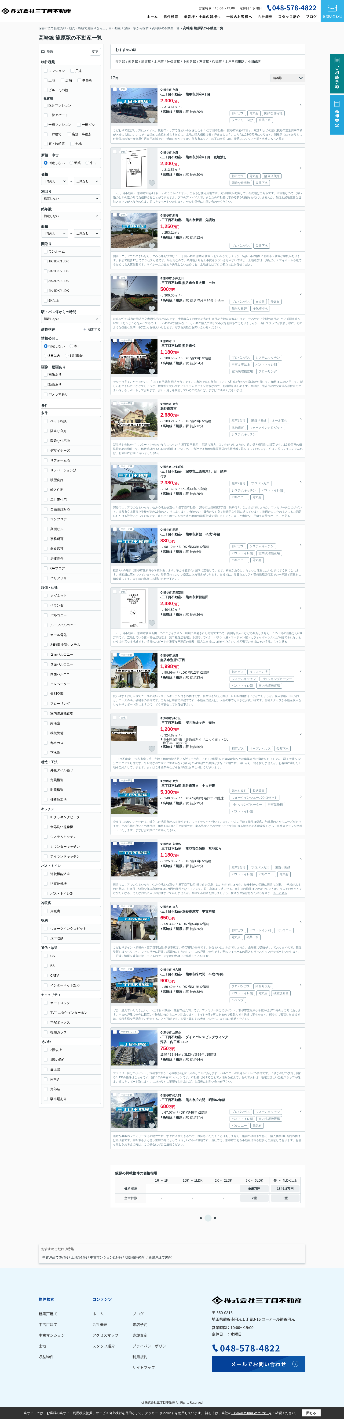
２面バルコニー (61, 654)
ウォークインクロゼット (68, 928)
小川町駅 (254, 62)
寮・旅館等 (56, 144)
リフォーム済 (60, 460)
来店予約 (139, 1324)
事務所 (87, 80)
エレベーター (60, 684)
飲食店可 (56, 548)
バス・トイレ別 (61, 893)
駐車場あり (58, 1099)
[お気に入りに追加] (152, 120)
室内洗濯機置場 (61, 713)
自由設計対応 (60, 509)
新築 (77, 163)
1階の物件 (57, 1060)
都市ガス (56, 743)
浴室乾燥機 (58, 884)
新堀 (175, 215)
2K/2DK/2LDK (58, 271)
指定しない (56, 163)
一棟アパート (58, 115)
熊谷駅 (133, 62)
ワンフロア (58, 519)
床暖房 (55, 911)
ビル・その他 (58, 90)
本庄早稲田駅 (235, 62)
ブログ (311, 16)
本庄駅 (159, 62)
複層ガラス (58, 1032)
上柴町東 (178, 466)
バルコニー (58, 615)
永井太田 (178, 278)
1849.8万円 (285, 1188)
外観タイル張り (61, 770)
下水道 (55, 752)
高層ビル (56, 529)
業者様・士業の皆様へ (202, 16)
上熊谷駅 (189, 62)
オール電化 (58, 635)
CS (52, 956)
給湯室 (55, 723)
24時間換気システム (65, 645)
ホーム (152, 16)
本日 (77, 346)
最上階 (55, 1069)
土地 (51, 80)
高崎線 (167, 112)
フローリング (60, 703)
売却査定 (139, 1335)
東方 (175, 404)
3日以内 (54, 355)
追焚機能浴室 (60, 874)
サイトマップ (143, 1367)
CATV (54, 975)
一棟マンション (59, 124)
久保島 (176, 844)
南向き (55, 1079)
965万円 (254, 1188)
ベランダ (56, 605)
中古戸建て (48, 1324)
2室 (254, 1198)
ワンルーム (56, 251)
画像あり (55, 374)
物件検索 (171, 16)
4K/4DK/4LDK (58, 291)
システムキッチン (63, 837)
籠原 (179, 112)
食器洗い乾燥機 (61, 827)
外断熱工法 (58, 799)
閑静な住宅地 (60, 441)
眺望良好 (56, 480)
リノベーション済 (63, 470)
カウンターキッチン (65, 846)
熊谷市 (167, 89)
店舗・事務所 (81, 134)
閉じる (311, 1413)
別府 (175, 89)
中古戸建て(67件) (55, 1257)
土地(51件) (79, 1257)
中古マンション (52, 1335)
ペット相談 (58, 421)
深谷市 (167, 404)
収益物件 (46, 1356)
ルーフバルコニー (63, 625)
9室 (285, 1198)
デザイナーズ (60, 450)
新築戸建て (48, 1313)
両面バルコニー (61, 674)
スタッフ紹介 (289, 16)
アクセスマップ (105, 1335)
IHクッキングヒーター (66, 817)
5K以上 (53, 300)
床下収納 (56, 938)
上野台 (176, 1032)
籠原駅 (146, 62)
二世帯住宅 (58, 499)
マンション (56, 71)
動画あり (55, 384)
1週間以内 (77, 355)
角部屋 (55, 1089)
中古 (93, 163)
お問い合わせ (332, 16)
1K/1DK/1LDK (58, 261)
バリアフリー (60, 578)
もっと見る (277, 138)
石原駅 (204, 62)
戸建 (78, 71)
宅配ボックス (60, 1022)
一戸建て (55, 134)
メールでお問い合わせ (258, 1364)
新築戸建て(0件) (160, 1257)
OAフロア (57, 568)
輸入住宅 (56, 490)
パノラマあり (58, 394)
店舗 (68, 80)
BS (52, 966)
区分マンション (59, 105)
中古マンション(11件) (106, 1257)
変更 (95, 52)
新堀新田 (178, 592)
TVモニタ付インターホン (68, 1013)
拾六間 (176, 969)
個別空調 (56, 694)
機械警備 (56, 733)
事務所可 (56, 539)
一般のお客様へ (239, 16)
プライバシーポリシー (151, 1346)
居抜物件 (56, 558)
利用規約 (139, 1356)
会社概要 (265, 16)
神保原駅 (173, 62)
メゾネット (58, 595)
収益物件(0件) (135, 1257)
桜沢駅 (217, 62)
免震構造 (56, 780)
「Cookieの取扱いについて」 (250, 1413)
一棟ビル (88, 124)
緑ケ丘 (176, 718)
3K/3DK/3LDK (58, 281)
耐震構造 (56, 790)
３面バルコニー (61, 664)
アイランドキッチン (65, 856)
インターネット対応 (65, 985)
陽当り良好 (58, 431)
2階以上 (56, 1050)
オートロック (60, 1003)
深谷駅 (120, 62)
